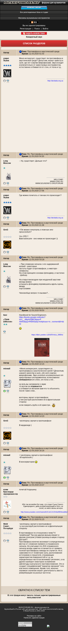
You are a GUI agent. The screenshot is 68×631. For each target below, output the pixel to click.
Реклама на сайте (34, 616)
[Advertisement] (34, 118)
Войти (45, 29)
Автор (6, 53)
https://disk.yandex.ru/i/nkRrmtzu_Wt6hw (47, 335)
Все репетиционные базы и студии (34, 12)
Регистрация (25, 29)
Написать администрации (34, 618)
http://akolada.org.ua (55, 81)
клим (5, 489)
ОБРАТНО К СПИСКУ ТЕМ (34, 590)
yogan (6, 58)
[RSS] (34, 23)
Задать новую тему (34, 33)
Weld (5, 524)
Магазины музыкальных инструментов (34, 18)
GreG (5, 230)
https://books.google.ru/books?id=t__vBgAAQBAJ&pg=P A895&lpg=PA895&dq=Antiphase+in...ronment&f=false (41, 320)
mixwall (6, 369)
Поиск (37, 29)
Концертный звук (34, 37)
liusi (5, 315)
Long (5, 161)
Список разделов (34, 43)
